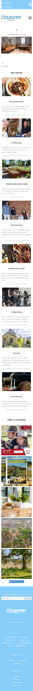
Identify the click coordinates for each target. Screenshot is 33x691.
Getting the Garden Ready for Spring (16, 184)
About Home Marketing (23, 643)
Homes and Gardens (8, 643)
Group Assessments (16, 225)
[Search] (30, 4)
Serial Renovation (16, 143)
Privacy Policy (16, 685)
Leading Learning (16, 312)
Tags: (2, 63)
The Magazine (6, 3)
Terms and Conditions (16, 682)
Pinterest (17, 663)
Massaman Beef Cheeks (16, 102)
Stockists (9, 646)
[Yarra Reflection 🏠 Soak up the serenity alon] (16, 533)
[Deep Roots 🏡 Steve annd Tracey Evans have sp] (16, 564)
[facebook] (1, 66)
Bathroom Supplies (20, 646)
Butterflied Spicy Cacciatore (16, 268)
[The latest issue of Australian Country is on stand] (16, 471)
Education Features (10, 640)
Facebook (12, 660)
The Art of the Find (16, 396)
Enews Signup (6, 7)
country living (25, 156)
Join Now (28, 598)
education (24, 325)
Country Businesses (11, 637)
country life (25, 240)
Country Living (23, 640)
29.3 (8, 115)
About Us (16, 676)
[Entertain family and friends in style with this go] (16, 502)
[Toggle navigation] (30, 17)
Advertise (16, 679)
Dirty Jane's (23, 409)
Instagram (23, 660)
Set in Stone (16, 353)
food (24, 115)
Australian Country (15, 115)
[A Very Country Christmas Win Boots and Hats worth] (16, 440)
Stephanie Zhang (14, 34)
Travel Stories (23, 637)
